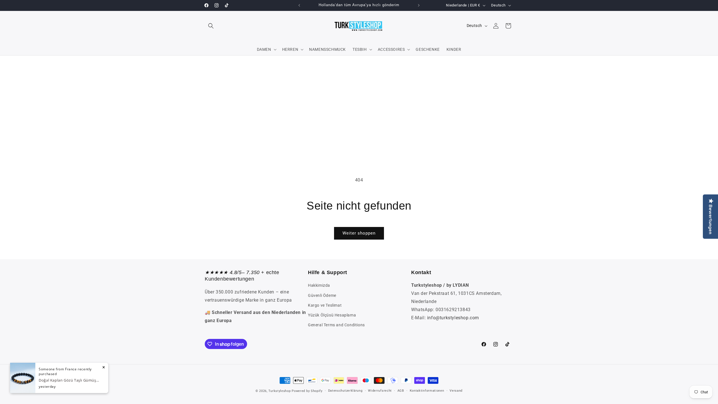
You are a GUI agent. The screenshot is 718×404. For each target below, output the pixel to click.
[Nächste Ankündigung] (419, 5)
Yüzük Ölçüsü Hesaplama (332, 315)
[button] (211, 26)
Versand (456, 390)
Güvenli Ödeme (322, 295)
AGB (400, 390)
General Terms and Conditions (336, 325)
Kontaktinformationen (427, 390)
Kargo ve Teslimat (325, 305)
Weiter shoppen (359, 233)
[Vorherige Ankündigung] (299, 5)
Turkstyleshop (279, 391)
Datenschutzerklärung (345, 390)
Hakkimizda (319, 285)
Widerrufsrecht (380, 390)
